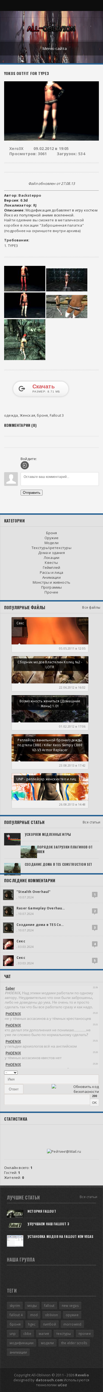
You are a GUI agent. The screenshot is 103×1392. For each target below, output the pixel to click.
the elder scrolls (74, 1343)
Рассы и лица (51, 572)
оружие (72, 1315)
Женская (27, 415)
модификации (22, 1343)
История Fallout (41, 1211)
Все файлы (91, 607)
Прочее (51, 592)
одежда (11, 415)
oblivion (51, 1315)
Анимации (51, 577)
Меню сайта (54, 48)
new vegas (70, 1305)
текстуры (63, 1333)
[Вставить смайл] (97, 1072)
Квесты (51, 562)
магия (44, 1333)
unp (13, 1333)
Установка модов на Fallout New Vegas (60, 1236)
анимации (18, 1352)
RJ (35, 205)
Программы (51, 587)
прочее (85, 1333)
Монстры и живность (52, 582)
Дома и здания (51, 552)
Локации (51, 557)
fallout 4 (16, 1315)
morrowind (72, 1324)
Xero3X (16, 148)
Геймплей (51, 567)
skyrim (15, 1305)
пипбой (49, 1324)
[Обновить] (92, 1072)
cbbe (27, 1333)
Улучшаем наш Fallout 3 (48, 1223)
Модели (51, 542)
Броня (51, 532)
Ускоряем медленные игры (48, 834)
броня (42, 415)
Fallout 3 (57, 415)
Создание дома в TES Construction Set (58, 864)
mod (34, 1315)
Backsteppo (29, 195)
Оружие (51, 537)
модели (47, 1343)
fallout (49, 1305)
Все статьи (91, 822)
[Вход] (25, 465)
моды (32, 1305)
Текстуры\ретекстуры (51, 547)
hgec (32, 1324)
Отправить (31, 493)
